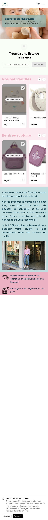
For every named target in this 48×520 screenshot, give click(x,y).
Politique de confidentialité (17, 511)
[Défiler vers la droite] (44, 79)
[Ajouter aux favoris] (23, 88)
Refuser (7, 516)
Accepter (17, 516)
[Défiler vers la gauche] (40, 79)
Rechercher (39, 64)
